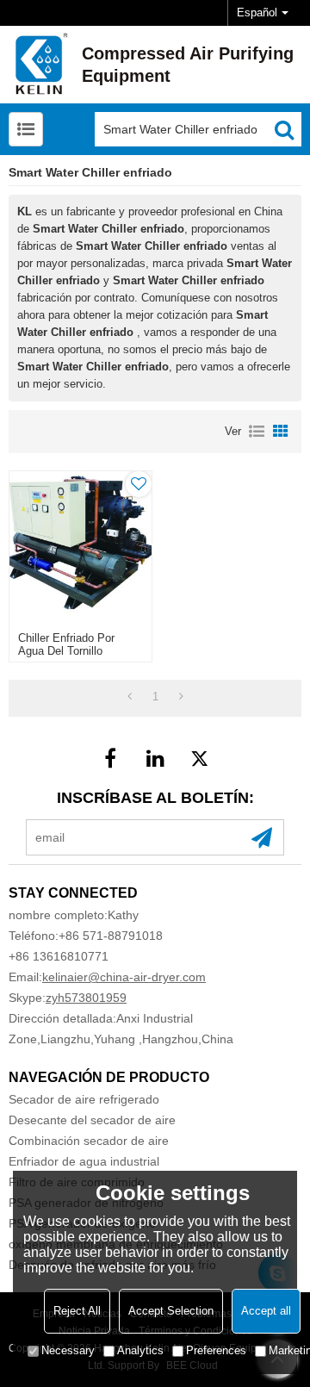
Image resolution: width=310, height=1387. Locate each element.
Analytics (140, 1350)
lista (257, 432)
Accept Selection (171, 1310)
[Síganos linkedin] (155, 758)
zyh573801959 (86, 997)
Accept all (266, 1310)
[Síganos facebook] (110, 758)
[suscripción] (261, 837)
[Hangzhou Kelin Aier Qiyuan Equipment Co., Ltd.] (39, 65)
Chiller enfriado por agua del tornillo (66, 644)
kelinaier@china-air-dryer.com (124, 977)
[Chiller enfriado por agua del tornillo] (80, 547)
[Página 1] (129, 697)
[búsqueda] (284, 129)
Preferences (216, 1350)
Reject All (77, 1310)
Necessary (68, 1350)
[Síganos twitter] (199, 758)
